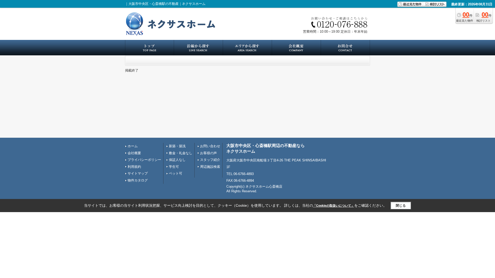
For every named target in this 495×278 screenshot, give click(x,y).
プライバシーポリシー (144, 160)
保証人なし (177, 160)
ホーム (133, 146)
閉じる (401, 205)
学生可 (174, 167)
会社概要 (134, 153)
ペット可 (175, 173)
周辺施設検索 (210, 167)
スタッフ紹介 (210, 160)
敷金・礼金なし (180, 153)
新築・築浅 (177, 146)
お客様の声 (208, 153)
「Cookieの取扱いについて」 (333, 205)
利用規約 (134, 167)
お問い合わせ (210, 146)
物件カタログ (138, 180)
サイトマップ (138, 173)
